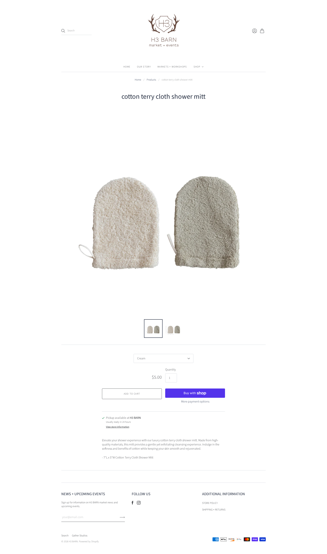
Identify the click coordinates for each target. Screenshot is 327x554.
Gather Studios (79, 536)
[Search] (63, 31)
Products (151, 80)
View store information (117, 427)
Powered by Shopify (89, 541)
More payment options (195, 401)
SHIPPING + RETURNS (213, 510)
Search (65, 536)
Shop (197, 66)
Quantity (170, 370)
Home (126, 66)
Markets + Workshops (172, 66)
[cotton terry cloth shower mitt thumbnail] (153, 328)
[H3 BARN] (163, 31)
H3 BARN (73, 541)
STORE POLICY (210, 503)
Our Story (144, 66)
